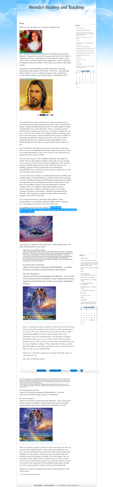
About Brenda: (84, 258)
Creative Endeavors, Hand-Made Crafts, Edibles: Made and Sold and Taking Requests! (89, 264)
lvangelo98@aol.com (31, 78)
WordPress (73, 371)
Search (82, 297)
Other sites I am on (86, 295)
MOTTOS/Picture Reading (88, 277)
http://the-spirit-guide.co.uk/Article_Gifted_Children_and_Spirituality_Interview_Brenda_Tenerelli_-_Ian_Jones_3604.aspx (48, 209)
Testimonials (84, 300)
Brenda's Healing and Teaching (56, 7)
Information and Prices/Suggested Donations (88, 274)
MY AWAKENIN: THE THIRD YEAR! (85, 48)
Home (82, 271)
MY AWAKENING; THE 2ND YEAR (85, 53)
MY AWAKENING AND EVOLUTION (87, 284)
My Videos (83, 293)
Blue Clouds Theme (74, 485)
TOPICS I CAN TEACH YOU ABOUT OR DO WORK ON (88, 303)
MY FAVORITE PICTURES (88, 290)
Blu (82, 371)
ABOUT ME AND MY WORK (88, 260)
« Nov (82, 324)
